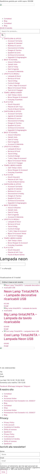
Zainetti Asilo (12, 64)
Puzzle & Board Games (16, 109)
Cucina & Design (14, 83)
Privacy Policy (9, 422)
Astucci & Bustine (14, 62)
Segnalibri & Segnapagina (17, 57)
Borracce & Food (14, 78)
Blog (5, 21)
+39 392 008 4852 (11, 374)
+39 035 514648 (9, 372)
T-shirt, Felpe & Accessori (17, 86)
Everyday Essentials (15, 100)
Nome (2, 451)
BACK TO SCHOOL (11, 60)
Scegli (6, 306)
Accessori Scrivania (15, 41)
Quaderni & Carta (14, 53)
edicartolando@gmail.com (14, 376)
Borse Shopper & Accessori (18, 97)
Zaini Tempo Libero (15, 95)
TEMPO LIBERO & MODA (13, 93)
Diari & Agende (13, 69)
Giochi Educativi (14, 104)
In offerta (6, 268)
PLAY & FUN (8, 102)
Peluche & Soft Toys (15, 107)
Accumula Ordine (10, 398)
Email (2, 458)
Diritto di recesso (10, 429)
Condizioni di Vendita (12, 427)
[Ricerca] (2, 35)
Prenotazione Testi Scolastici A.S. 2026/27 (19, 401)
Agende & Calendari (15, 43)
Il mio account (9, 425)
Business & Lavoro (14, 46)
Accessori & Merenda (15, 71)
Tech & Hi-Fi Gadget (15, 90)
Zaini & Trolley (13, 67)
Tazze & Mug (12, 81)
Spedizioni (8, 432)
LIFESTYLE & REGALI (11, 74)
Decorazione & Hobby (16, 48)
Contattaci (8, 19)
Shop (6, 396)
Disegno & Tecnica (14, 50)
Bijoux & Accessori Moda (17, 88)
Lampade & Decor (14, 76)
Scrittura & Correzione (16, 55)
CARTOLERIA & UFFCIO (12, 39)
